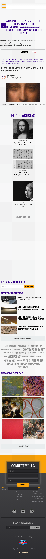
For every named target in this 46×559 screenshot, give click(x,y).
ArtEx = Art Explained (38, 496)
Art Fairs (37, 361)
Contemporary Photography (29, 365)
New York (9, 361)
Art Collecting (28, 356)
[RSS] (32, 511)
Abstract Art (10, 346)
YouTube (19, 497)
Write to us (4, 492)
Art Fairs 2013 (8, 353)
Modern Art (17, 349)
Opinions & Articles (37, 494)
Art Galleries (13, 364)
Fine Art (23, 364)
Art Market (32, 353)
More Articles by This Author (15, 78)
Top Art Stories (33, 346)
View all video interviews (23, 338)
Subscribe (29, 286)
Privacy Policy (23, 552)
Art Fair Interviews (37, 498)
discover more (23, 446)
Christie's (39, 356)
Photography (20, 352)
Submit (23, 485)
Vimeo (18, 499)
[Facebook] (14, 511)
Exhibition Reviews (37, 501)
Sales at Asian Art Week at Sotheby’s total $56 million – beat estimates (23, 175)
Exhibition (19, 361)
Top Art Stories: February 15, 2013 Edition (23, 144)
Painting (22, 346)
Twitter (18, 492)
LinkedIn (19, 494)
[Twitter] (23, 511)
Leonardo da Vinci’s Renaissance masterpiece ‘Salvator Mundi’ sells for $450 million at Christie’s (22, 60)
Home (2, 59)
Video (26, 361)
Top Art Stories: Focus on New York (23, 206)
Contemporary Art (34, 350)
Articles (8, 59)
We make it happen (7, 489)
